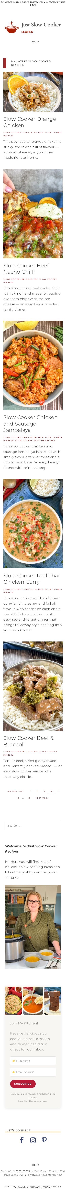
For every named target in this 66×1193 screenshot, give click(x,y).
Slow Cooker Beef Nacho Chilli (26, 268)
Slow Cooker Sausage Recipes (35, 440)
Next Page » (42, 798)
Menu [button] (35, 42)
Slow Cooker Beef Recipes (20, 279)
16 (29, 798)
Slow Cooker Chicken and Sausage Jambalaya (30, 423)
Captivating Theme (37, 1186)
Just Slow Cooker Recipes (33, 27)
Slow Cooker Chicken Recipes (23, 132)
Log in (47, 1188)
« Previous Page (15, 791)
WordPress (36, 1188)
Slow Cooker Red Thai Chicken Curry (31, 578)
